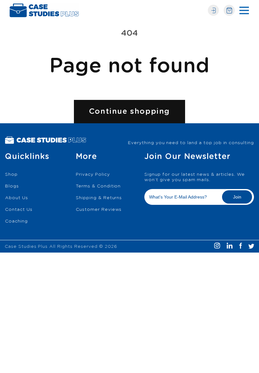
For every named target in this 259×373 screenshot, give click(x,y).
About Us (16, 198)
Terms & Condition (98, 186)
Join (237, 196)
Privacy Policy (93, 174)
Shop (11, 174)
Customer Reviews (99, 209)
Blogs (12, 186)
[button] (244, 10)
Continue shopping (129, 111)
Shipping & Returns (99, 198)
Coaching (16, 221)
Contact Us (19, 209)
